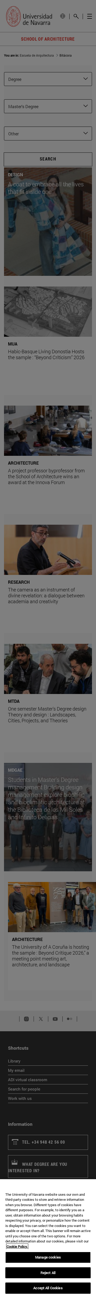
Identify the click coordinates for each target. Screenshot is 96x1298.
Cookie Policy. (17, 1246)
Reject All (48, 1272)
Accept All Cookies (47, 1287)
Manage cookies (48, 1257)
